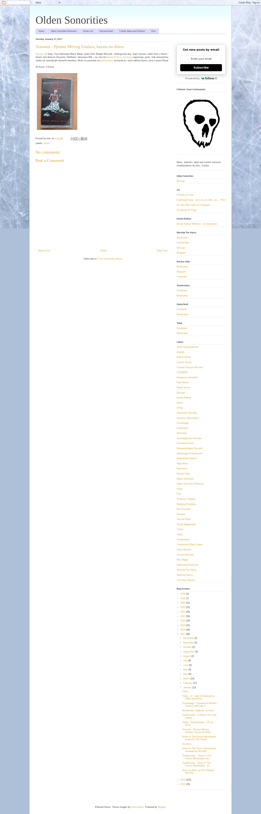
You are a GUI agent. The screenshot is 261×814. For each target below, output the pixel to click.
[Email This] (72, 138)
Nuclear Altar (183, 473)
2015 (183, 784)
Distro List (88, 31)
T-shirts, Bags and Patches (132, 31)
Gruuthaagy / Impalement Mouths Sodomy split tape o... (199, 704)
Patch (180, 489)
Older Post (162, 250)
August (187, 656)
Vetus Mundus (184, 549)
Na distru (187, 744)
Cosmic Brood (184, 362)
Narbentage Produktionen (190, 453)
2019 (183, 625)
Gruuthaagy (183, 423)
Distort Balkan (184, 397)
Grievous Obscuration (188, 418)
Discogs (181, 181)
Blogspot (181, 252)
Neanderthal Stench (187, 458)
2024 (183, 602)
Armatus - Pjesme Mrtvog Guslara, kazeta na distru (196, 731)
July (185, 660)
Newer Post (44, 250)
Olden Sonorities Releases (64, 31)
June (186, 665)
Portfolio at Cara (185, 194)
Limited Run (183, 242)
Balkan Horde (184, 357)
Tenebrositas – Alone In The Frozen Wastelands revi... (196, 757)
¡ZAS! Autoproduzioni (188, 347)
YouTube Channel (186, 580)
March (186, 678)
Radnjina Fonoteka (186, 504)
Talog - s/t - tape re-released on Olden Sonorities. (198, 697)
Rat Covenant (184, 509)
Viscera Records (185, 554)
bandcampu (106, 60)
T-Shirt (180, 529)
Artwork (180, 352)
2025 (183, 598)
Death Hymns (184, 387)
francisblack (137, 807)
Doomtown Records (187, 413)
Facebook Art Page (186, 210)
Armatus (40, 54)
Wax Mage (182, 559)
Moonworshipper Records (190, 448)
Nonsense (182, 468)
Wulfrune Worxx (185, 575)
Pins (153, 31)
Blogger (161, 807)
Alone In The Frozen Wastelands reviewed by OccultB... (199, 750)
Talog (179, 534)
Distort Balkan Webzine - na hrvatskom (197, 223)
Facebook (182, 276)
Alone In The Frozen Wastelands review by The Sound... (199, 738)
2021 (183, 616)
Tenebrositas (183, 539)
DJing (180, 407)
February (188, 683)
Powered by (192, 78)
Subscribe (201, 67)
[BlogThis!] (75, 138)
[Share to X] (79, 138)
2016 (183, 779)
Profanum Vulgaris (186, 499)
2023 (183, 607)
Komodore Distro (185, 443)
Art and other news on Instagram (193, 205)
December (188, 638)
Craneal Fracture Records (190, 367)
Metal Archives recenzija (119, 57)
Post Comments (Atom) (110, 258)
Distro (47, 143)
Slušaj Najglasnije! (186, 524)
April (186, 674)
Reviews (181, 514)
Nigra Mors (182, 463)
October (187, 647)
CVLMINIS (182, 372)
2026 (183, 593)
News (41, 31)
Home (103, 250)
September (189, 651)
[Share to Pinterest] (86, 138)
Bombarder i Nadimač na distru (198, 710)
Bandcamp (182, 237)
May (185, 669)
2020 (183, 620)
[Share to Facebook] (82, 138)
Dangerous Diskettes (187, 377)
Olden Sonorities (72, 20)
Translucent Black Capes (190, 544)
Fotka (185, 691)
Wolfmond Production (188, 565)
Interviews (182, 433)
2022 (183, 611)
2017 (183, 634)
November (188, 642)
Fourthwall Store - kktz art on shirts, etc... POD (201, 200)
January (187, 687)
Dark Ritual (182, 382)
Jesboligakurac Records (189, 438)
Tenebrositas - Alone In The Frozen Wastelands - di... (196, 764)
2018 (183, 629)
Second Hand (106, 31)
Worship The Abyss (187, 569)
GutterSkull (182, 428)
